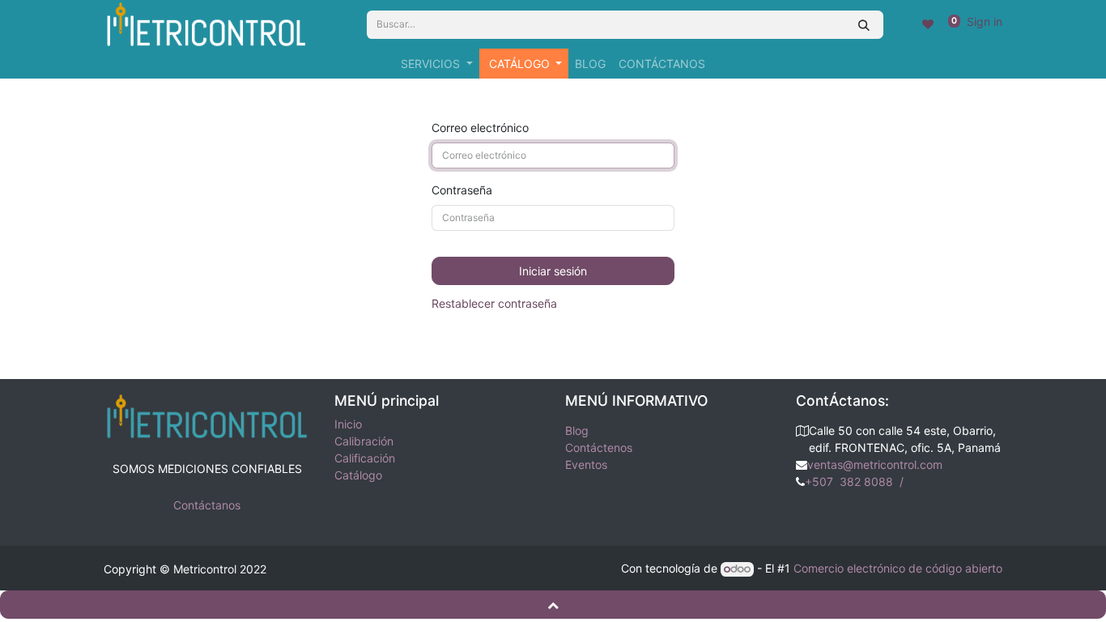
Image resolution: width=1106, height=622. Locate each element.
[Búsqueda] (863, 25)
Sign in (984, 21)
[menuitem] (590, 64)
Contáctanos (206, 505)
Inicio (348, 424)
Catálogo (358, 475)
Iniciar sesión (553, 271)
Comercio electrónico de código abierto (897, 568)
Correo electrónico (480, 127)
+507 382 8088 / (857, 481)
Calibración (363, 441)
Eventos (586, 464)
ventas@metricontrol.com (874, 464)
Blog (577, 430)
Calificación (364, 458)
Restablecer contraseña (494, 303)
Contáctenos (598, 447)
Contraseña (462, 190)
